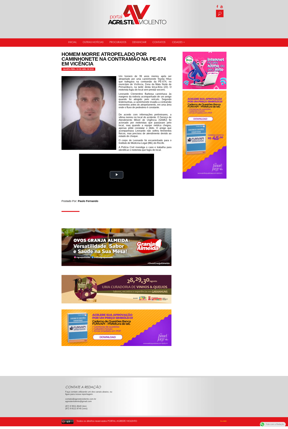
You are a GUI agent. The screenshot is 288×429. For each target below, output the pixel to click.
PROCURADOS (118, 42)
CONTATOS (158, 42)
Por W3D (223, 421)
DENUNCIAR (139, 42)
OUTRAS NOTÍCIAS (93, 42)
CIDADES (177, 42)
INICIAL (72, 42)
